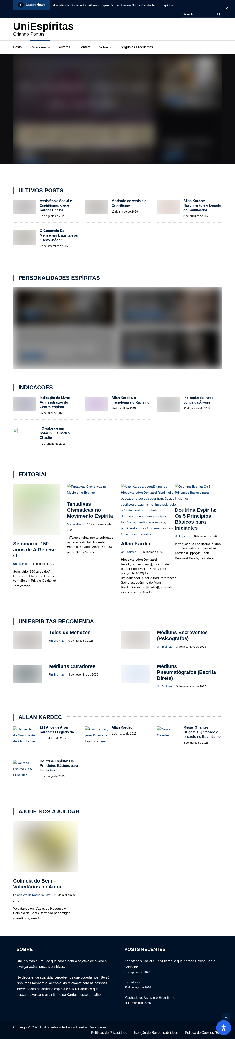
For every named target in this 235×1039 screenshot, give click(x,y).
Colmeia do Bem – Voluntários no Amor (37, 884)
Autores (64, 47)
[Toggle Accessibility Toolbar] (224, 1028)
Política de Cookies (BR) (203, 1032)
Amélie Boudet (140, 348)
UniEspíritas (43, 26)
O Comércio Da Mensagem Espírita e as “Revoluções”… (59, 235)
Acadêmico (172, 101)
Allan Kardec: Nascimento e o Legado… (60, 348)
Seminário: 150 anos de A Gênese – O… (36, 549)
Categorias (38, 47)
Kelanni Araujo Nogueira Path (31, 895)
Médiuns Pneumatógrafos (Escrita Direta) (186, 672)
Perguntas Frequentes (136, 47)
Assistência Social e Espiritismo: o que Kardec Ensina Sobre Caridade (104, 5)
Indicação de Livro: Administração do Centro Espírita (55, 402)
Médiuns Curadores (72, 666)
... (32, 586)
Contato (84, 47)
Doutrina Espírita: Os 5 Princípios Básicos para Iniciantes (196, 519)
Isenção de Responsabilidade (156, 1032)
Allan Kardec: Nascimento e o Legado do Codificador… (202, 205)
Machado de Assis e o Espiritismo (54, 307)
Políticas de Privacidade (109, 1032)
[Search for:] (196, 14)
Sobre (103, 47)
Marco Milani (75, 524)
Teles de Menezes (143, 307)
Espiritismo (169, 5)
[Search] (219, 14)
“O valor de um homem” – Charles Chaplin (55, 432)
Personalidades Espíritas (144, 315)
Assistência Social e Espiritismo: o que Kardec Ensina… (56, 205)
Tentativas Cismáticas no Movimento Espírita (90, 510)
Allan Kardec (31, 163)
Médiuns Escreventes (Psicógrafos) (182, 635)
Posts (17, 47)
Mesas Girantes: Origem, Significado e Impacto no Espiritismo (202, 731)
